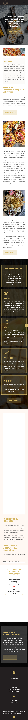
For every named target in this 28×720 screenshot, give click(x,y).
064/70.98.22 (14, 702)
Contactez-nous (14, 31)
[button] (5, 594)
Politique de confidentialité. (14, 713)
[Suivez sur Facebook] (14, 717)
